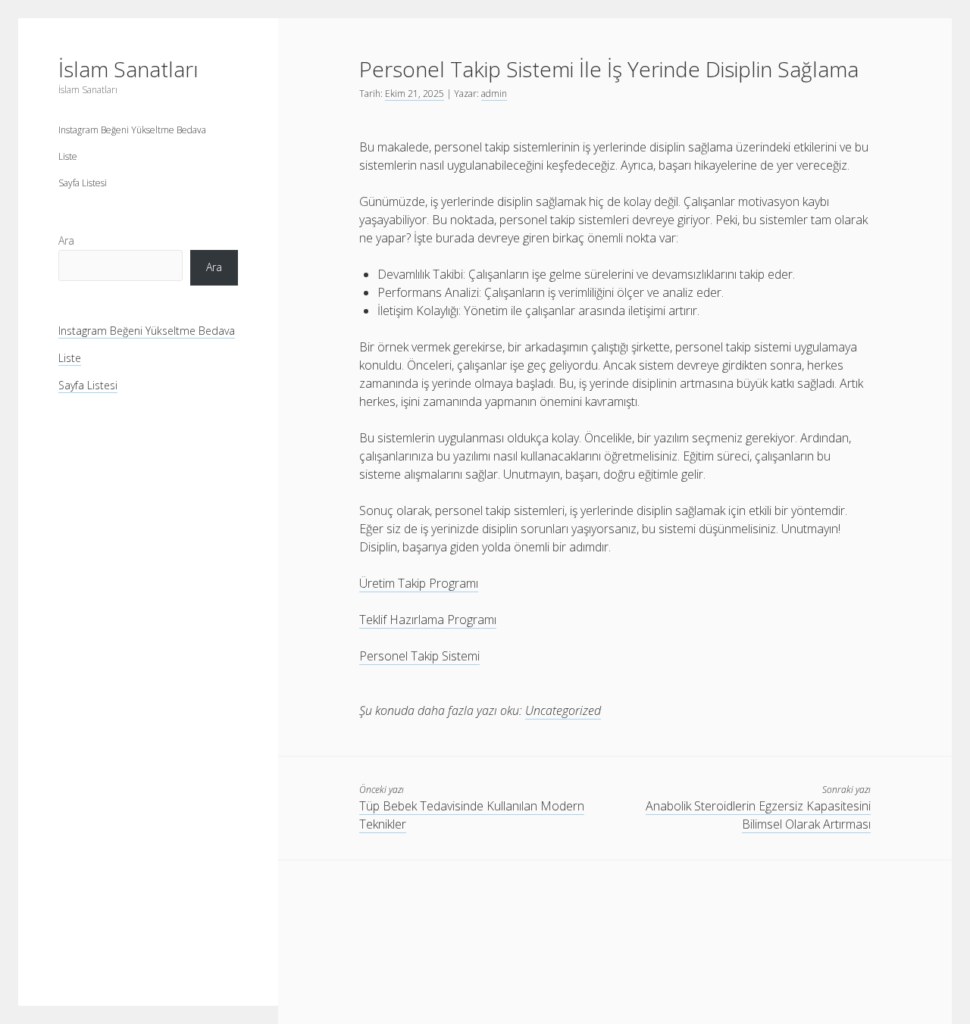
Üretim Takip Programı (418, 583)
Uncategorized (563, 710)
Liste (67, 156)
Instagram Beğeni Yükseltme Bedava (132, 129)
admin (494, 93)
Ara (66, 240)
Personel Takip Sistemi (419, 656)
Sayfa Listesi (82, 182)
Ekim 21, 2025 (414, 93)
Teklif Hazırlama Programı (427, 619)
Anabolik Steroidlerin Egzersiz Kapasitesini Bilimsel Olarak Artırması (758, 815)
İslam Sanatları (128, 69)
